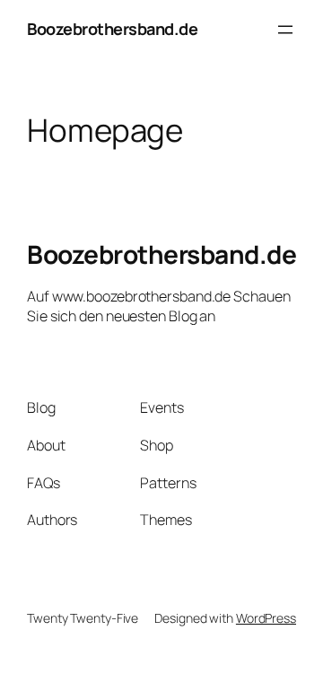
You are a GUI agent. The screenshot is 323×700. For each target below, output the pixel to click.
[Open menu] (285, 29)
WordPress (266, 617)
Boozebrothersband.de (112, 28)
